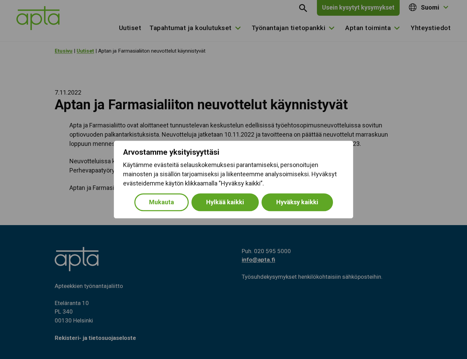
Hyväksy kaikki (297, 202)
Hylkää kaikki (225, 202)
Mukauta (161, 202)
